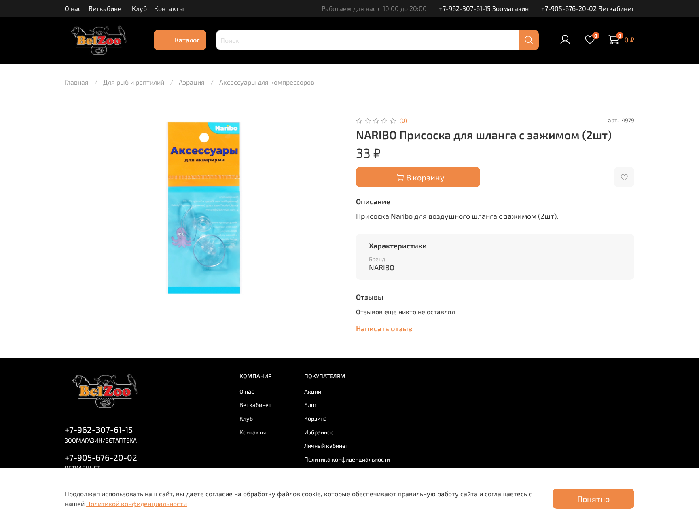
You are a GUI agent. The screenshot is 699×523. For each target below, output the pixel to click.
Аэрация (192, 82)
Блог (310, 404)
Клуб (139, 8)
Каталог (187, 40)
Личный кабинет (326, 445)
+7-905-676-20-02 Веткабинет (587, 8)
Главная (77, 82)
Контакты (169, 8)
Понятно (593, 499)
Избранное (319, 432)
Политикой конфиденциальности (136, 503)
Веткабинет (107, 8)
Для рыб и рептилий (133, 82)
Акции (312, 391)
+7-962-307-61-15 (99, 429)
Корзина (315, 418)
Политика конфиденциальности (347, 459)
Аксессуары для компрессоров (266, 82)
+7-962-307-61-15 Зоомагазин (484, 8)
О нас (73, 8)
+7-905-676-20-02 (101, 457)
